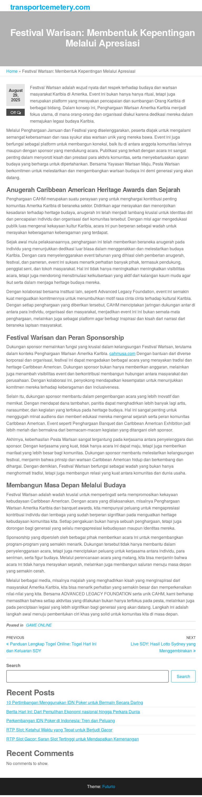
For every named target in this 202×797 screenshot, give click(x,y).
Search (13, 665)
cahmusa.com (122, 353)
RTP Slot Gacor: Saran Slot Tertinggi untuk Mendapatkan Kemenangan (72, 739)
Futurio (108, 786)
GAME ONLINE (39, 625)
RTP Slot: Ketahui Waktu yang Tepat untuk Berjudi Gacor (59, 730)
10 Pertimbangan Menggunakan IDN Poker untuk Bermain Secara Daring (74, 702)
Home (12, 71)
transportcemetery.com (50, 6)
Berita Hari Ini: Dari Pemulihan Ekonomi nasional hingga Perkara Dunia (73, 712)
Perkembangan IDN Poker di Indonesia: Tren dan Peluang (60, 720)
